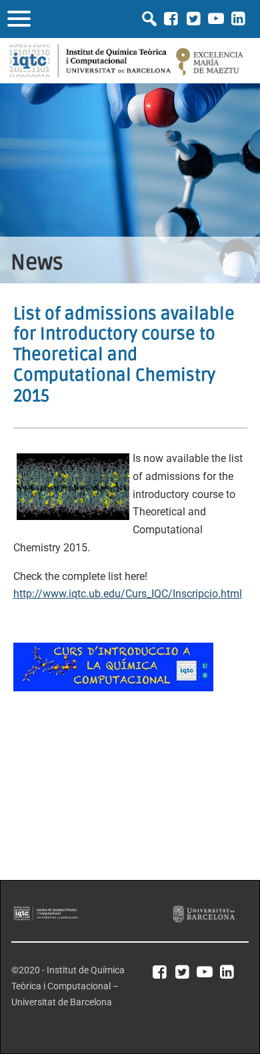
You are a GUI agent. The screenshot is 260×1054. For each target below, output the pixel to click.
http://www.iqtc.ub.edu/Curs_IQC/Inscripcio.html (127, 593)
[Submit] (149, 19)
